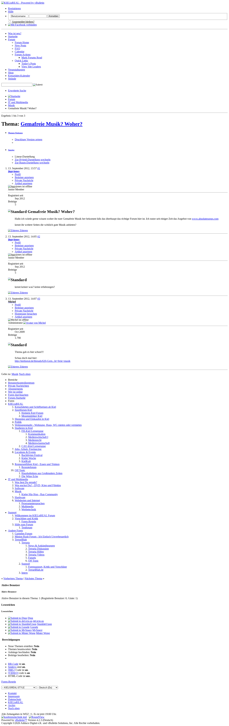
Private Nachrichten (18, 385)
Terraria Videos (36, 554)
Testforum (26, 527)
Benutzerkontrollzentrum (21, 382)
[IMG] (11, 670)
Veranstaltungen (16, 69)
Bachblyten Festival (31, 455)
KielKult (26, 461)
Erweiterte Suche (17, 90)
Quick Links (21, 60)
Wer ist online (15, 391)
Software (19, 488)
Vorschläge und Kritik (26, 518)
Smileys (12, 667)
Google (34, 627)
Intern (24, 572)
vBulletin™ (21, 720)
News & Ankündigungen (41, 545)
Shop (11, 72)
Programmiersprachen (33, 503)
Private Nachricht (24, 180)
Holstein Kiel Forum (32, 413)
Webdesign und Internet (27, 500)
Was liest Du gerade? (26, 482)
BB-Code (13, 663)
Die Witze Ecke (29, 476)
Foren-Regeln (28, 521)
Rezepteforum (28, 467)
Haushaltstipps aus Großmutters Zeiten (41, 473)
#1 (38, 168)
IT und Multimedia (18, 102)
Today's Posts (28, 63)
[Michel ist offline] (34, 322)
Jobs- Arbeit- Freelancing (28, 449)
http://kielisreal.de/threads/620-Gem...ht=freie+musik (42, 361)
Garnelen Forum (23, 533)
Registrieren (14, 8)
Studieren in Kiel (24, 428)
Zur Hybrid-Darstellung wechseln (32, 159)
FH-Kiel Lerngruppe (32, 431)
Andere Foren (15, 530)
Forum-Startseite (16, 397)
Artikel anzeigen (23, 183)
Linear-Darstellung (25, 156)
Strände (12, 78)
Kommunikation (36, 434)
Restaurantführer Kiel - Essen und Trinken (37, 464)
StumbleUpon (44, 624)
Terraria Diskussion (38, 548)
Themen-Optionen (15, 133)
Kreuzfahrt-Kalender (19, 75)
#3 (38, 298)
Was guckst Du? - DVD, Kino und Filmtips (38, 485)
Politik (18, 422)
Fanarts (32, 557)
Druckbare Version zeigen (28, 139)
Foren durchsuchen (18, 394)
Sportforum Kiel (23, 409)
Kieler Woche (28, 458)
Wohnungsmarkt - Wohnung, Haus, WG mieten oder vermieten (48, 425)
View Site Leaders (31, 66)
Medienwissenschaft (39, 443)
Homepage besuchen (26, 313)
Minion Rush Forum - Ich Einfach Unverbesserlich (42, 536)
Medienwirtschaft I (38, 437)
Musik (11, 105)
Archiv (11, 705)
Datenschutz (14, 699)
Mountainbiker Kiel (31, 416)
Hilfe (10, 11)
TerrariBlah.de (35, 569)
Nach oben (25, 374)
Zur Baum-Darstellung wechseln (32, 162)
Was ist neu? (14, 33)
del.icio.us (38, 621)
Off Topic (20, 470)
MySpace (37, 630)
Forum (11, 39)
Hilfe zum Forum (24, 524)
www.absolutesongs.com (205, 218)
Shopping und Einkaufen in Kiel (32, 419)
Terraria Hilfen (36, 551)
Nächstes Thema (33, 578)
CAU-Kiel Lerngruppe (33, 446)
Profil (18, 174)
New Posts (20, 45)
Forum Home (22, 42)
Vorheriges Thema (13, 578)
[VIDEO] (13, 673)
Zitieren (23, 230)
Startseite (13, 36)
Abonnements (15, 388)
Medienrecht (34, 440)
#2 (38, 236)
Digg (30, 618)
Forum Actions (23, 54)
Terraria (25, 542)
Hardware (20, 497)
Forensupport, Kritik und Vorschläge (47, 566)
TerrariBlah (21, 539)
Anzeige (11, 150)
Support (12, 512)
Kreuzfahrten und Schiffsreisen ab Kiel (35, 406)
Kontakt (12, 693)
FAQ (17, 48)
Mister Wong (43, 633)
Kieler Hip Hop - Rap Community (39, 494)
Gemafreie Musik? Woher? (51, 124)
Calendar (19, 51)
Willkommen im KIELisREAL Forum (35, 515)
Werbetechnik (28, 509)
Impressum (14, 696)
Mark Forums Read (31, 57)
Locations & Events (25, 452)
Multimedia (27, 506)
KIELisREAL (15, 403)
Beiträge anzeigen (24, 177)
